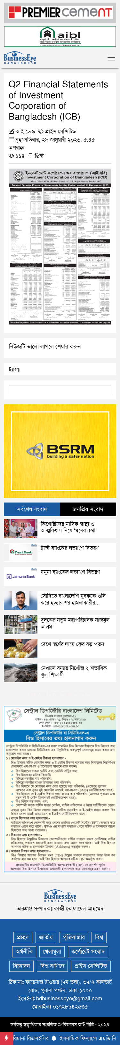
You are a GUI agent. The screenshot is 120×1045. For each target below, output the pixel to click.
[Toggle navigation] (111, 57)
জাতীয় (46, 937)
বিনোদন (21, 966)
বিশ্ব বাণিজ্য (52, 966)
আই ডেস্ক (25, 131)
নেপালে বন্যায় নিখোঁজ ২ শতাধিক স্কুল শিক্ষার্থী (74, 671)
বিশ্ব (99, 937)
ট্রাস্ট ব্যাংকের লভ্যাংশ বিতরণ (70, 547)
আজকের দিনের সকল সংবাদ (57, 693)
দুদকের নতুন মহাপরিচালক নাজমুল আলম (75, 623)
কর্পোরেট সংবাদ (88, 951)
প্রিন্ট (38, 156)
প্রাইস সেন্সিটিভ (60, 131)
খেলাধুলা (52, 951)
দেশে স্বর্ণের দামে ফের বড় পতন (72, 644)
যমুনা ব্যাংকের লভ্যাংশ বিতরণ (70, 571)
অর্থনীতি (24, 951)
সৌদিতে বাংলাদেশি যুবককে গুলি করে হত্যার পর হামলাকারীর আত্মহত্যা (73, 602)
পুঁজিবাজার (74, 937)
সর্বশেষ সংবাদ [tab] (32, 509)
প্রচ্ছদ (23, 937)
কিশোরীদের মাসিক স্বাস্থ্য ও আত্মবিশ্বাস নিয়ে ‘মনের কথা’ (69, 527)
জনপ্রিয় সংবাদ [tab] (88, 509)
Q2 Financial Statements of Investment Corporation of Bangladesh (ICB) (58, 100)
